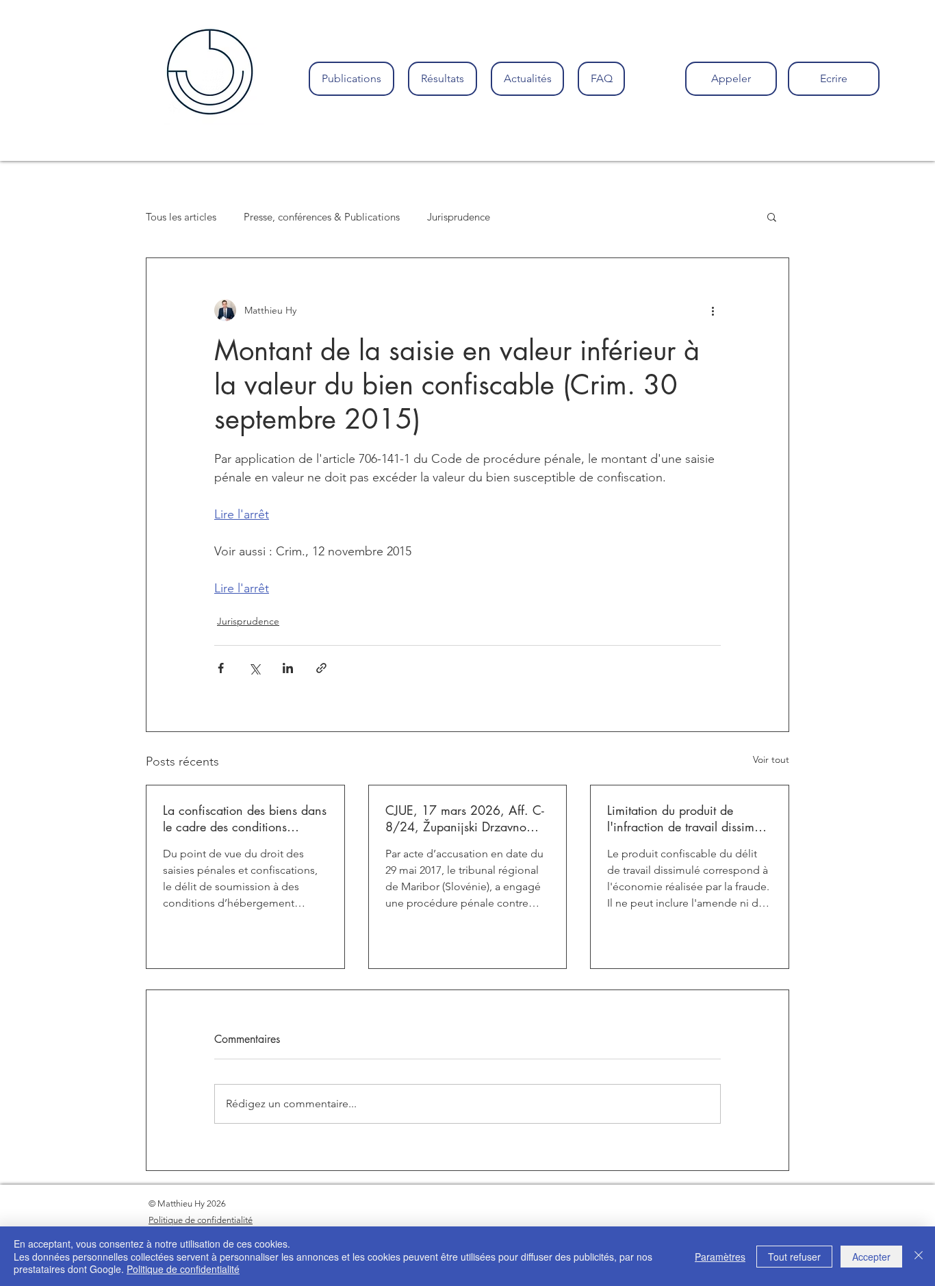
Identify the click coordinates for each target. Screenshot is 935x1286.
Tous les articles (181, 216)
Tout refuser (794, 1256)
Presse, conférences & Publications (322, 216)
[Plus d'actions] (712, 310)
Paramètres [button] (720, 1256)
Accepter (871, 1256)
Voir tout (771, 759)
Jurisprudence (458, 216)
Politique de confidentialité (183, 1269)
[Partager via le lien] (321, 667)
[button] (771, 216)
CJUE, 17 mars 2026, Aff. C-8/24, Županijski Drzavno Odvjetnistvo (464, 818)
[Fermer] (918, 1256)
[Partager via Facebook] (220, 667)
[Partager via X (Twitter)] (254, 667)
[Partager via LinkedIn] (287, 667)
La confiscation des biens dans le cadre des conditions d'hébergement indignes (244, 818)
